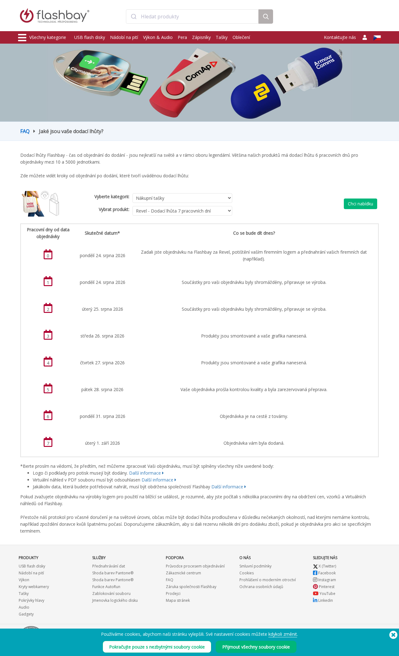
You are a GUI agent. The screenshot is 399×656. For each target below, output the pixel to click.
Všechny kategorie (47, 37)
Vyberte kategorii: (111, 196)
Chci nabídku (360, 204)
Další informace (145, 473)
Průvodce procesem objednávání (195, 566)
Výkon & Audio (158, 37)
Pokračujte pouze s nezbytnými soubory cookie (157, 647)
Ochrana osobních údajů (261, 586)
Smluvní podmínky (255, 566)
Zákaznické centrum (183, 573)
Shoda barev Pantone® (112, 573)
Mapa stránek (178, 600)
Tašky (222, 37)
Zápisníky (201, 37)
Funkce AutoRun (106, 586)
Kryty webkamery (34, 586)
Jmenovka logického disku (115, 600)
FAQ (25, 131)
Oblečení (241, 37)
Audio (24, 607)
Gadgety (26, 614)
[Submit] (133, 16)
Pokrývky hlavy (31, 600)
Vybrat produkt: (114, 209)
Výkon (24, 579)
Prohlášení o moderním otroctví (267, 579)
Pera (182, 37)
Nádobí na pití (124, 37)
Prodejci (173, 593)
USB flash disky (89, 37)
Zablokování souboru (111, 593)
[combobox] (192, 16)
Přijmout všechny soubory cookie (256, 647)
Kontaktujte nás (340, 37)
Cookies (246, 573)
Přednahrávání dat (108, 566)
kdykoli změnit (282, 634)
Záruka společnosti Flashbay (191, 586)
